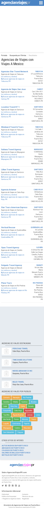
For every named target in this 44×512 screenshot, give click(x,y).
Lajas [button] (5, 406)
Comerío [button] (6, 397)
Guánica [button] (24, 402)
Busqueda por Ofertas (18, 55)
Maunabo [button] (27, 428)
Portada (4, 55)
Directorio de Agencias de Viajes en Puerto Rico (22, 505)
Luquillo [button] (6, 424)
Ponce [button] (16, 419)
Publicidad (5, 494)
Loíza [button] (38, 415)
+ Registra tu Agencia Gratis (11, 499)
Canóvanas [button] (16, 424)
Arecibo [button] (34, 402)
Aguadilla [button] (28, 411)
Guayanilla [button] (7, 411)
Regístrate (25, 499)
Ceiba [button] (23, 406)
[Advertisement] (22, 29)
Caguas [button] (20, 432)
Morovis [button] (25, 419)
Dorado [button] (31, 406)
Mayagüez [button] (7, 428)
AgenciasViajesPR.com (9, 476)
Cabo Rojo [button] (18, 411)
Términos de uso (27, 496)
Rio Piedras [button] (27, 397)
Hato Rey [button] (14, 406)
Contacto (25, 494)
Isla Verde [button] (7, 419)
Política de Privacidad (9, 496)
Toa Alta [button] (6, 415)
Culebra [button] (17, 428)
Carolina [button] (6, 402)
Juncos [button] (30, 415)
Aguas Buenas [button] (18, 415)
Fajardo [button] (27, 424)
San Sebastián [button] (8, 432)
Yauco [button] (33, 419)
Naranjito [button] (16, 397)
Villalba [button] (15, 402)
